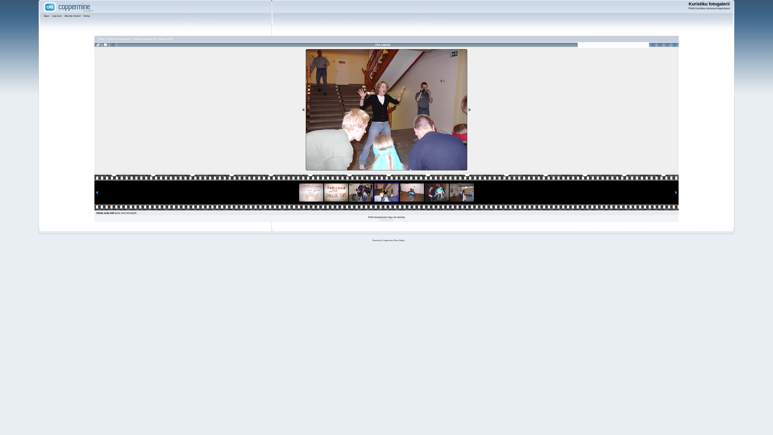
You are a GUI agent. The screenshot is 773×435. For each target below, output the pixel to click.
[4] (389, 220)
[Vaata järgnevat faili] (667, 45)
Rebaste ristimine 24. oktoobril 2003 (153, 39)
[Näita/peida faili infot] (105, 45)
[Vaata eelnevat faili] (660, 45)
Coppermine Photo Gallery (394, 240)
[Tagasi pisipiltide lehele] (98, 45)
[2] (384, 220)
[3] (386, 220)
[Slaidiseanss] (113, 45)
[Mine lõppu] (675, 45)
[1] (381, 220)
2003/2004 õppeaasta (119, 39)
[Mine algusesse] (652, 45)
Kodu (101, 39)
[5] (392, 220)
